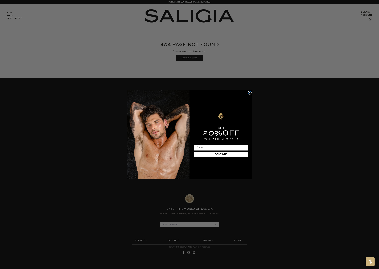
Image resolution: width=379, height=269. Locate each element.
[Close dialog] (249, 92)
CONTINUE (221, 154)
